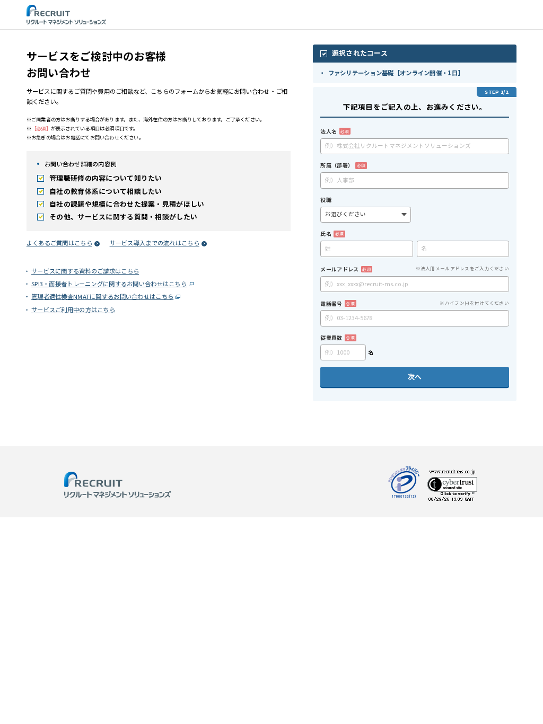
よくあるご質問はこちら (59, 243)
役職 (325, 200)
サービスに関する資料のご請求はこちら (88, 271)
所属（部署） (342, 165)
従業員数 (337, 337)
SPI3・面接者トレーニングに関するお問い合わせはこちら (112, 283)
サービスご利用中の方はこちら (76, 309)
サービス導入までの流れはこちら (154, 243)
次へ (415, 377)
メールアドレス (345, 269)
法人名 (334, 131)
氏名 (332, 233)
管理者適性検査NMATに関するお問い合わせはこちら (105, 296)
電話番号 (337, 303)
